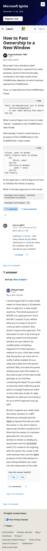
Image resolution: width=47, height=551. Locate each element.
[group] (23, 109)
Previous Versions (24, 532)
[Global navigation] (2, 28)
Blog (37, 532)
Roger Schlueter (24, 236)
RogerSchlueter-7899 (17, 54)
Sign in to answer (10, 504)
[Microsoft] (23, 29)
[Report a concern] (5, 215)
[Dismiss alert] (43, 4)
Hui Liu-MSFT (19, 225)
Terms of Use (34, 539)
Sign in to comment (11, 265)
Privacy (18, 536)
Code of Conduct (9, 543)
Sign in (42, 28)
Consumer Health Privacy (13, 539)
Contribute (6, 536)
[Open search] (35, 28)
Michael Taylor (17, 290)
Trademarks (27, 543)
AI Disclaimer (8, 532)
